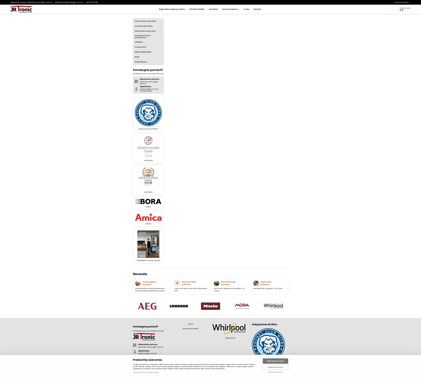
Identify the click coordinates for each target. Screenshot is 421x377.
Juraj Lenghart (149, 282)
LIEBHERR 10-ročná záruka (148, 260)
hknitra (190, 324)
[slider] (146, 284)
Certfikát (148, 192)
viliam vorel (265, 282)
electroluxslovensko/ (191, 329)
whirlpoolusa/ (230, 338)
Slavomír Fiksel (189, 282)
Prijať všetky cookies (275, 361)
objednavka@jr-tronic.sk (147, 353)
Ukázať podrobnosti (275, 372)
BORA (148, 207)
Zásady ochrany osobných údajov (146, 372)
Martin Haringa (228, 282)
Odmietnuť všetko (275, 367)
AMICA (148, 223)
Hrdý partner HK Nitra (148, 129)
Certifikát (148, 160)
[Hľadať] (390, 9)
